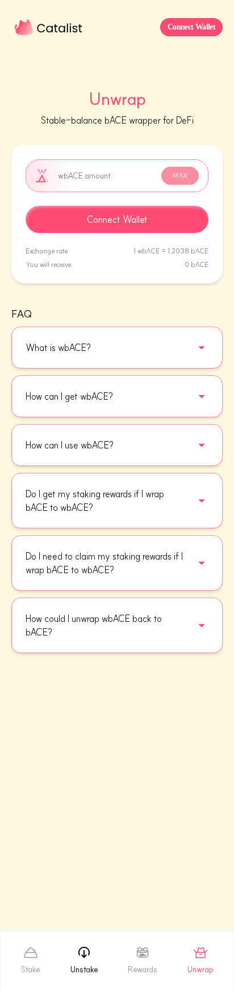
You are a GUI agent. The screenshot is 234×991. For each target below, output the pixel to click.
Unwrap (200, 969)
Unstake (84, 969)
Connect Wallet (117, 219)
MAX (180, 175)
